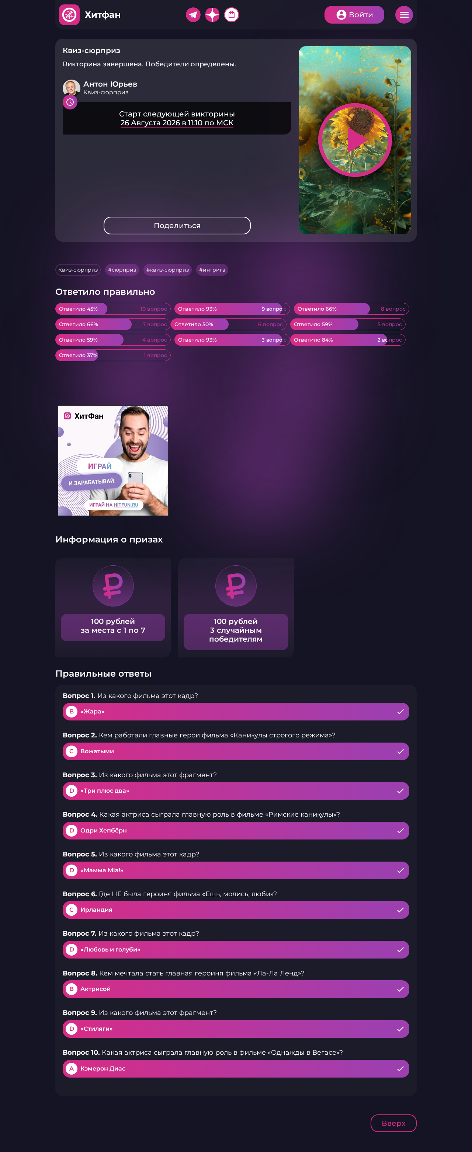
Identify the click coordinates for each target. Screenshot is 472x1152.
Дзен (212, 15)
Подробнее (177, 118)
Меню (404, 15)
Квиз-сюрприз (78, 269)
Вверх (394, 1123)
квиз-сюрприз (169, 269)
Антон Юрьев (110, 84)
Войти (361, 14)
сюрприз (124, 269)
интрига (214, 269)
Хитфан (103, 14)
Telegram (193, 15)
